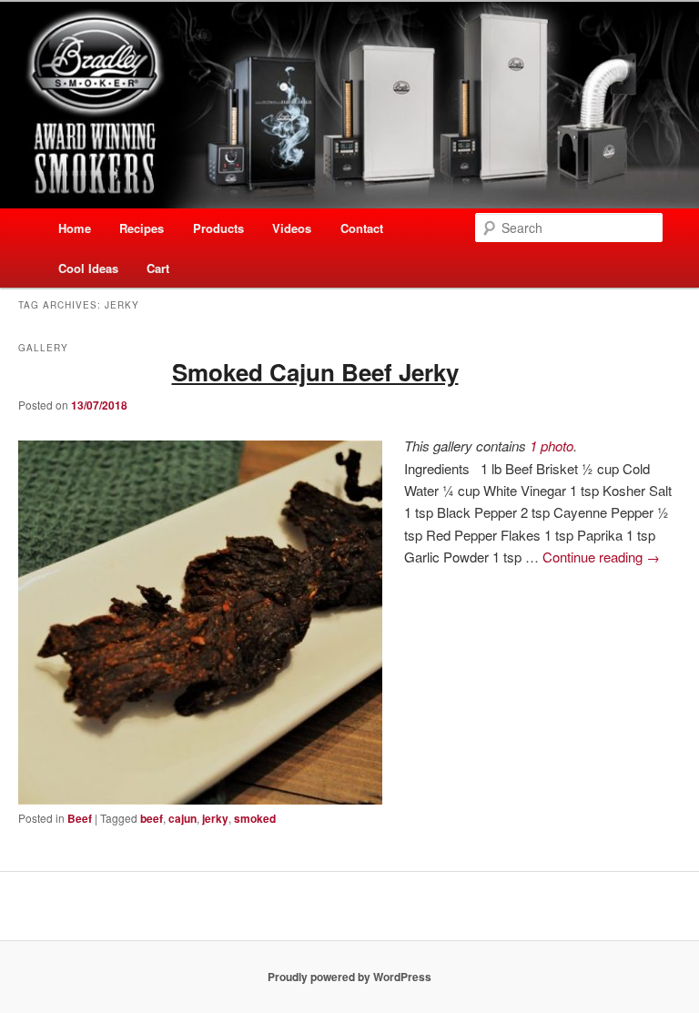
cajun (182, 818)
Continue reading (601, 556)
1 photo (551, 445)
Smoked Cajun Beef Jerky (315, 372)
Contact (361, 228)
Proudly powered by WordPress (349, 976)
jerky (215, 818)
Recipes (141, 228)
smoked (255, 818)
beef (151, 818)
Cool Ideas (88, 268)
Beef (79, 818)
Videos (291, 228)
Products (218, 228)
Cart (158, 268)
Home (74, 228)
